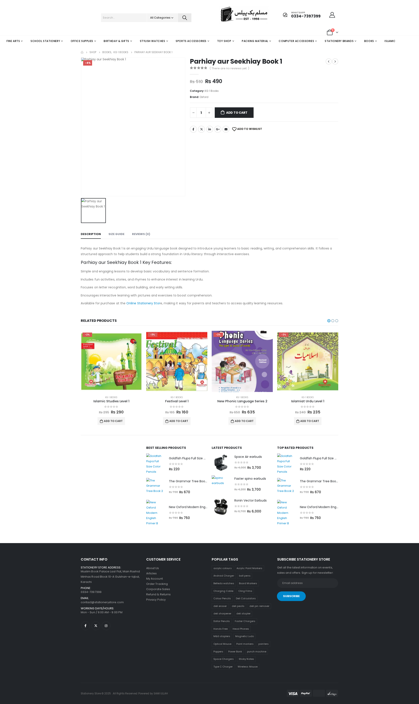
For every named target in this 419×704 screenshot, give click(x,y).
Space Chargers (223, 659)
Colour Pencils (222, 598)
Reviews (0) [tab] (141, 234)
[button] (329, 320)
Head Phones (241, 629)
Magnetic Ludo (244, 636)
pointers (263, 644)
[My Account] (332, 15)
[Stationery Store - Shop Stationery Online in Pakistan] (227, 15)
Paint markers (245, 644)
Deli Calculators (246, 598)
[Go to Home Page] (82, 52)
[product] (155, 463)
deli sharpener (222, 613)
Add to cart (236, 112)
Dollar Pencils (221, 621)
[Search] (184, 17)
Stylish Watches (152, 41)
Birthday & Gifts (116, 41)
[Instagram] (106, 625)
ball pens (245, 575)
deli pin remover (259, 606)
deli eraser (220, 606)
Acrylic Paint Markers (249, 568)
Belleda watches (223, 583)
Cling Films (245, 591)
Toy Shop (224, 41)
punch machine (256, 651)
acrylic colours (222, 568)
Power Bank (235, 651)
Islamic (390, 41)
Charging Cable (223, 591)
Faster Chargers (245, 621)
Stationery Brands (339, 41)
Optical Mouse (222, 644)
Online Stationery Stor (143, 303)
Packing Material (255, 41)
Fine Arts (13, 41)
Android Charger (223, 575)
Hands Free (220, 629)
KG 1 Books (212, 91)
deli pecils (238, 606)
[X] (95, 625)
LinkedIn (209, 129)
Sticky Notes (246, 659)
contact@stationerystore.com (102, 602)
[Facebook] (85, 625)
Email (225, 129)
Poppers (218, 651)
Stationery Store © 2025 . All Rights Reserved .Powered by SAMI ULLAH (124, 693)
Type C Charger (223, 666)
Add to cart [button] (113, 421)
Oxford (204, 97)
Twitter (201, 129)
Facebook (193, 129)
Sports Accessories (191, 41)
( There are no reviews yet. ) (229, 68)
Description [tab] (91, 234)
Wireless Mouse (248, 666)
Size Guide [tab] (116, 234)
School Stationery (45, 41)
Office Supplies (82, 41)
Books (369, 41)
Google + (217, 129)
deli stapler (243, 613)
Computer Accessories (296, 41)
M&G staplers (221, 636)
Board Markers (248, 583)
